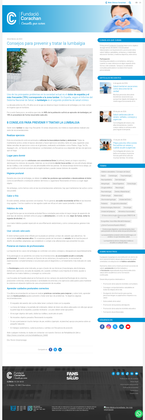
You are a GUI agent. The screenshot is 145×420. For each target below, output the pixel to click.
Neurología (119, 188)
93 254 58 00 (19, 382)
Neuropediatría (106, 180)
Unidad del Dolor (125, 199)
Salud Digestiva (118, 184)
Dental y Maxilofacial (122, 191)
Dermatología (120, 180)
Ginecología (131, 184)
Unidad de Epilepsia (108, 211)
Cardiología (113, 176)
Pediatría (104, 203)
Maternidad (118, 195)
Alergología (105, 184)
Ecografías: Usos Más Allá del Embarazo (115, 221)
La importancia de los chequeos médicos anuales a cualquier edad (118, 242)
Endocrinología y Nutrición (110, 207)
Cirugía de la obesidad (119, 203)
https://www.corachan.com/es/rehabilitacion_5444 (27, 335)
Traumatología (13, 50)
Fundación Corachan (116, 45)
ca (140, 3)
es (137, 3)
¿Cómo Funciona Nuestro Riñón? (113, 225)
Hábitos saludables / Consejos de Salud (115, 172)
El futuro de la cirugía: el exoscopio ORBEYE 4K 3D (118, 216)
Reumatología (106, 191)
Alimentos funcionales (126, 211)
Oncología (127, 207)
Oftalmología (106, 195)
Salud (103, 176)
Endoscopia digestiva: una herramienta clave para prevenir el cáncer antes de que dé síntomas (118, 230)
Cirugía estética (106, 188)
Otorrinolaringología (108, 199)
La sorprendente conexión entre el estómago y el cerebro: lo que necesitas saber (118, 236)
